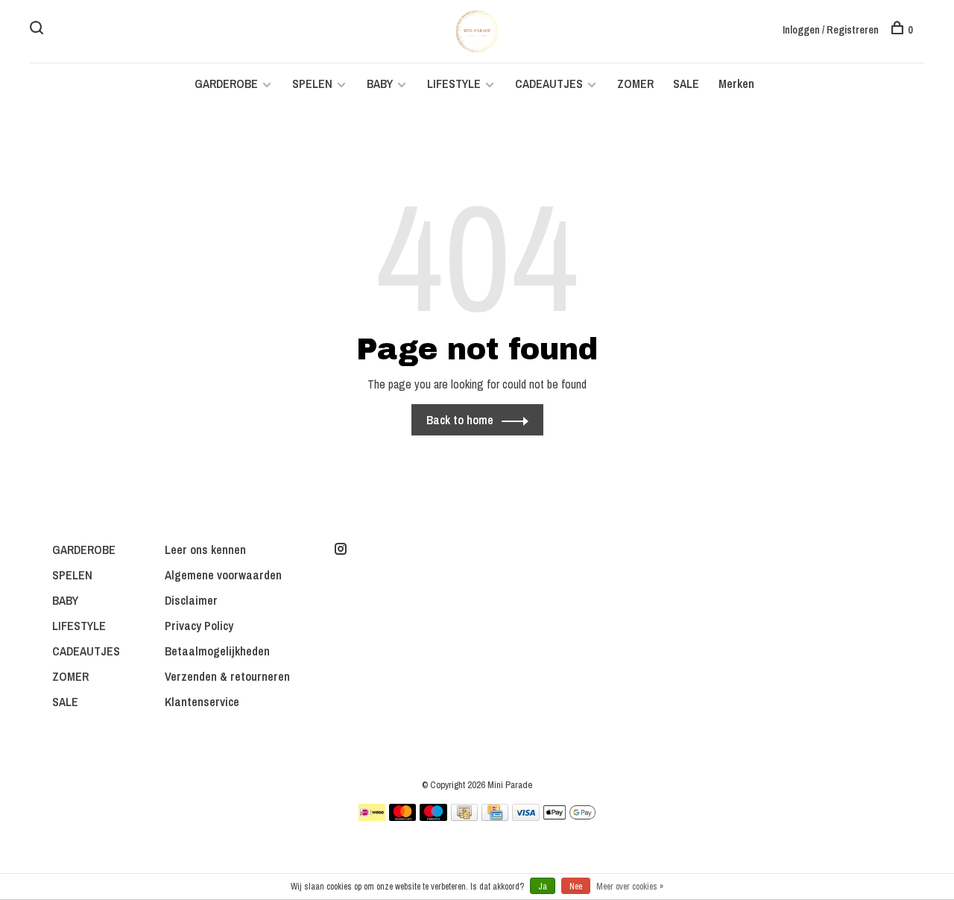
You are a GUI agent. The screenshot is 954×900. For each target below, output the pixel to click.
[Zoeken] (38, 30)
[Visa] (526, 816)
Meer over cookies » (629, 887)
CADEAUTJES (550, 83)
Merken (736, 83)
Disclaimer (191, 600)
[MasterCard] (403, 816)
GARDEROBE (226, 83)
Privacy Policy (199, 625)
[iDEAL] (371, 816)
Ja (542, 887)
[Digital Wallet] (569, 816)
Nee (575, 887)
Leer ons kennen (205, 549)
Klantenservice (202, 701)
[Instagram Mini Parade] (341, 549)
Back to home (459, 420)
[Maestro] (433, 816)
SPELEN (312, 83)
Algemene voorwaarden (223, 575)
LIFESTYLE (454, 83)
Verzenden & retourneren (227, 676)
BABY (380, 83)
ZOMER (635, 83)
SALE (686, 83)
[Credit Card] (494, 816)
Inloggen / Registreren (831, 30)
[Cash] (464, 816)
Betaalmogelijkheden (217, 651)
